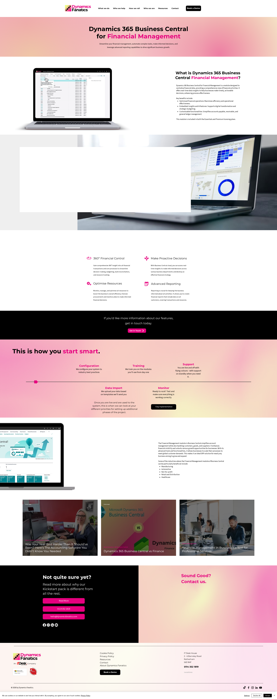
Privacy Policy (85, 695)
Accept (267, 695)
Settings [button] (247, 695)
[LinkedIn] (52, 625)
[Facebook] (44, 625)
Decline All (256, 695)
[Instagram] (48, 625)
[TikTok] (244, 687)
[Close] (274, 695)
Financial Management (189, 544)
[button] (105, 8)
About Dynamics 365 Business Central (37, 540)
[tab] (84, 177)
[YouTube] (260, 687)
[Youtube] (56, 625)
